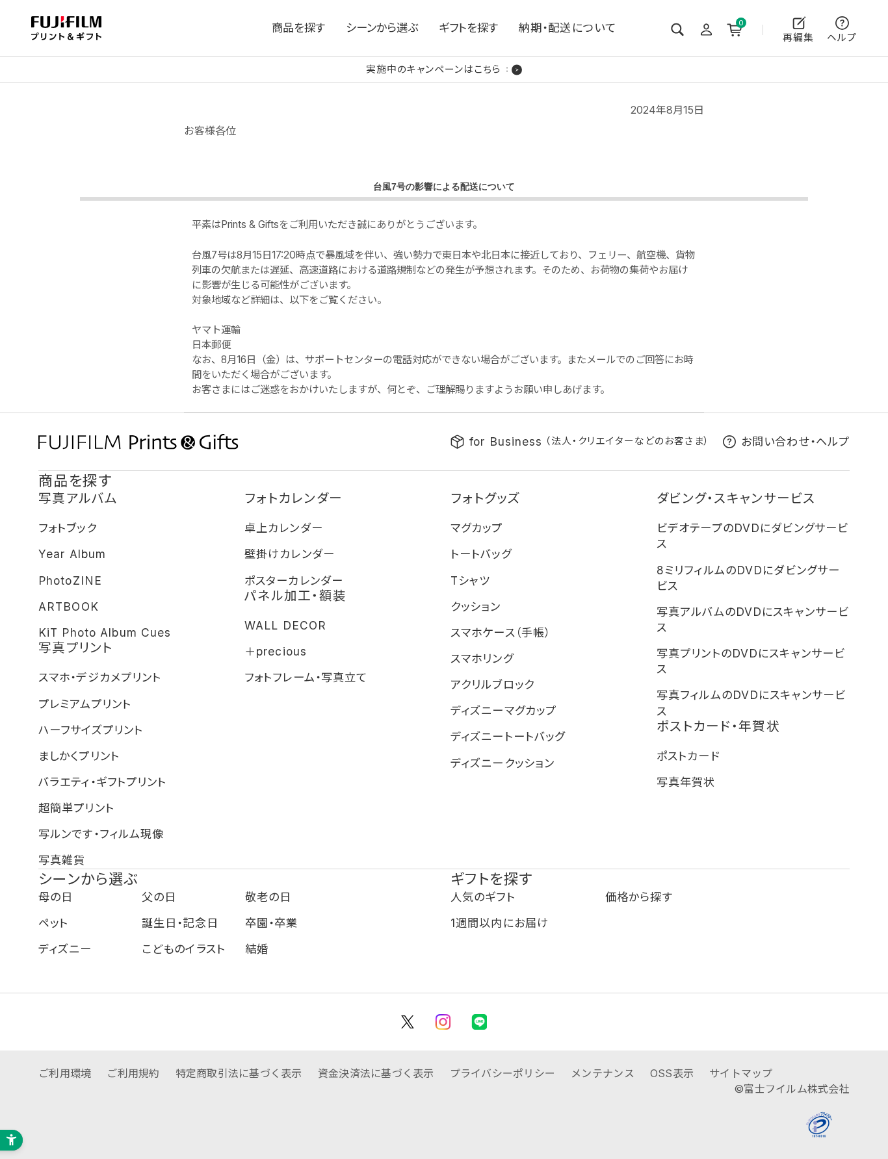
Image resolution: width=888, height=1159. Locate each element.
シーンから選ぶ (382, 27)
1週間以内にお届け (500, 923)
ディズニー (65, 949)
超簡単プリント (76, 808)
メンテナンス (602, 1073)
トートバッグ (481, 554)
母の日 (55, 897)
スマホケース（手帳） (501, 632)
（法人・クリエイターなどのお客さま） (589, 441)
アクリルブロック (492, 684)
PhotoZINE (70, 580)
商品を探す (298, 27)
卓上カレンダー (283, 528)
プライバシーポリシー (503, 1073)
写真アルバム (78, 498)
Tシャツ (470, 580)
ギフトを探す (468, 27)
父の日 (159, 897)
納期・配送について (567, 27)
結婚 (256, 949)
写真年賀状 (686, 782)
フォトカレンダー (293, 498)
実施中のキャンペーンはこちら (433, 69)
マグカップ (477, 528)
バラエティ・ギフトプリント (102, 782)
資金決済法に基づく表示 (376, 1073)
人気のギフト (483, 897)
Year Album (72, 554)
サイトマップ (741, 1073)
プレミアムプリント (84, 704)
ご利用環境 (64, 1073)
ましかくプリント (79, 756)
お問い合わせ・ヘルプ (795, 441)
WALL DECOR (285, 625)
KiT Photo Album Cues (104, 632)
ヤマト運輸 (216, 330)
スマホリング (482, 658)
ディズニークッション (503, 763)
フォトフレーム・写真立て (305, 677)
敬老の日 (268, 897)
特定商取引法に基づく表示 (239, 1073)
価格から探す (639, 897)
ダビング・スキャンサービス (736, 498)
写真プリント (75, 648)
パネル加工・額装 (295, 596)
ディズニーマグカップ (503, 710)
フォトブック (67, 528)
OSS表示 (672, 1073)
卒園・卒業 (271, 923)
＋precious (275, 651)
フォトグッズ (486, 498)
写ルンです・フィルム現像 (101, 834)
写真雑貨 (61, 860)
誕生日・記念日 (180, 923)
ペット (53, 923)
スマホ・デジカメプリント (99, 677)
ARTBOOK (68, 606)
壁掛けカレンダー (289, 554)
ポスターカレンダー (293, 580)
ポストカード (688, 756)
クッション (476, 606)
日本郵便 (211, 344)
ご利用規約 (133, 1073)
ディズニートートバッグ (508, 736)
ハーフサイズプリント (90, 730)
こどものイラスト (184, 949)
